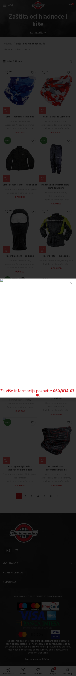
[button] (71, 283)
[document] (38, 338)
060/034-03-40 (56, 393)
